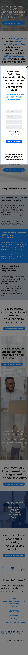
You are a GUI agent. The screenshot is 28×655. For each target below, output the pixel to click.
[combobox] (7, 122)
